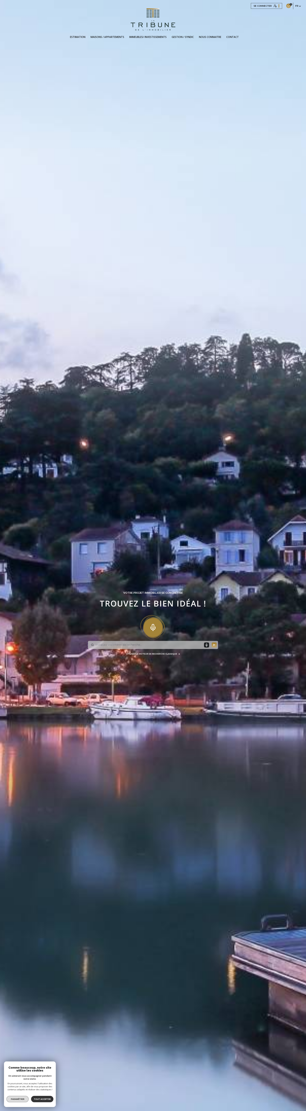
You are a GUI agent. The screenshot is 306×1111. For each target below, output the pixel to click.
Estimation (77, 37)
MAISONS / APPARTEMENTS (107, 37)
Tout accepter (42, 1099)
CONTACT (232, 37)
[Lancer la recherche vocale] (153, 627)
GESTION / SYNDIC (183, 37)
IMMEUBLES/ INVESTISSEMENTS (148, 37)
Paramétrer (17, 1099)
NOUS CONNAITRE (210, 37)
